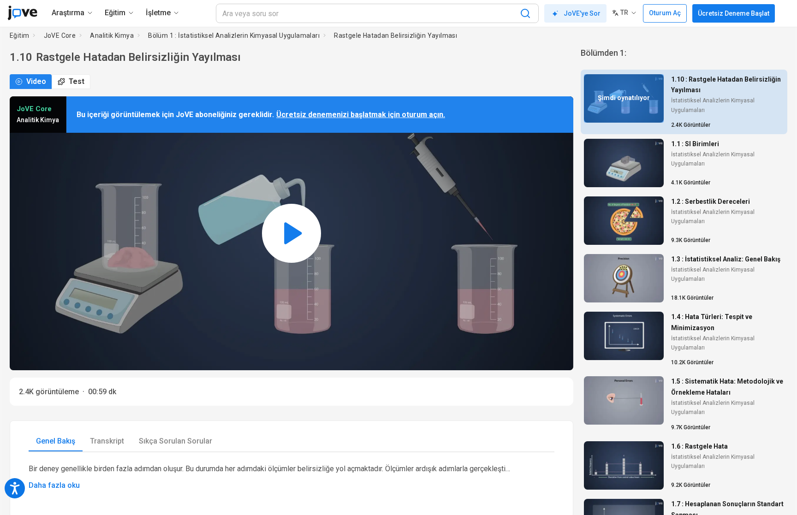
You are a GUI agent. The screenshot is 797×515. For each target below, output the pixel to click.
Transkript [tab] (107, 441)
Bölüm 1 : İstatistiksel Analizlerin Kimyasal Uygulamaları (234, 35)
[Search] (525, 13)
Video (36, 81)
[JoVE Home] (22, 13)
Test (76, 81)
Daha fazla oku (54, 485)
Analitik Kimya (112, 35)
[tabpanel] (291, 477)
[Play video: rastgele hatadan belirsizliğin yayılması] (291, 233)
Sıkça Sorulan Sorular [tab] (175, 441)
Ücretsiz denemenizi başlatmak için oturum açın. (360, 114)
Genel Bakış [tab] (55, 441)
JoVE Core (60, 35)
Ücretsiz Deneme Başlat (733, 13)
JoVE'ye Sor (582, 13)
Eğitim (19, 35)
